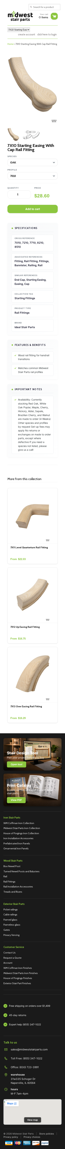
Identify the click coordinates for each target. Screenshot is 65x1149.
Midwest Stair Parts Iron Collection (21, 828)
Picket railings (10, 909)
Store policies (46, 1133)
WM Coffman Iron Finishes (17, 968)
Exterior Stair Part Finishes (17, 983)
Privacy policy (10, 1137)
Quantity (13, 188)
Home (10, 44)
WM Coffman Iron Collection (18, 823)
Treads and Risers (12, 891)
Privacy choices (32, 1137)
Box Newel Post (11, 866)
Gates (6, 929)
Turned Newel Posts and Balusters (21, 871)
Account (7, 962)
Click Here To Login (47, 34)
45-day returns (17, 1015)
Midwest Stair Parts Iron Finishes (20, 973)
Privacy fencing (11, 935)
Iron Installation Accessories (18, 838)
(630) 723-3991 (29, 1067)
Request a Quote (12, 957)
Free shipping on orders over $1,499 (29, 1005)
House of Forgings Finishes (17, 978)
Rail (5, 876)
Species (12, 156)
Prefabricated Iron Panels (16, 843)
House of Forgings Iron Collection (21, 833)
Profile (12, 170)
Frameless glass (11, 924)
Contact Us (9, 952)
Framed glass (10, 919)
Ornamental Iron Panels (16, 848)
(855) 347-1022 (32, 1058)
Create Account (26, 34)
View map (32, 1119)
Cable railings (10, 914)
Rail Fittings (9, 881)
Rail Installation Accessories (18, 886)
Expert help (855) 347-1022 (25, 1024)
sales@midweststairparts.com (29, 1049)
